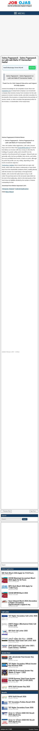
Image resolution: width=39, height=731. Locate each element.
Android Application (21, 189)
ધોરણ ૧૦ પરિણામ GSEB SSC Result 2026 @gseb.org (21, 714)
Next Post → (33, 511)
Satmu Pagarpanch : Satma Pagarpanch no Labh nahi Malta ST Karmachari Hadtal (19, 60)
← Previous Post (6, 511)
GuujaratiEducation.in (24, 147)
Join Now (32, 67)
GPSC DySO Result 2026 (17, 696)
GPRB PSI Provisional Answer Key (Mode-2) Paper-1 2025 (20, 671)
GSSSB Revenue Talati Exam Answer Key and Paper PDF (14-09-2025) (21, 679)
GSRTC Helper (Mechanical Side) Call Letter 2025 (22, 625)
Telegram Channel (8, 189)
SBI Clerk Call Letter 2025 (18, 631)
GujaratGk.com (6, 91)
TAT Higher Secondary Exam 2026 (20, 707)
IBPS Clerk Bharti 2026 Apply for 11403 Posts (20, 587)
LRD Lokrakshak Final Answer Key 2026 (21, 658)
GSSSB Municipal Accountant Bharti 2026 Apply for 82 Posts (21, 579)
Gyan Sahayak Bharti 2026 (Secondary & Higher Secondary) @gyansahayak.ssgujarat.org (22, 603)
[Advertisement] (19, 36)
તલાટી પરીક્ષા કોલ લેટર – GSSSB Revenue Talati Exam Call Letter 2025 (22, 640)
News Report (9, 192)
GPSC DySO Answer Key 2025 (19, 687)
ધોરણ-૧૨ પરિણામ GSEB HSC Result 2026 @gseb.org (21, 721)
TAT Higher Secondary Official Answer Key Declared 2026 (22, 665)
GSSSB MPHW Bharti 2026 (18, 593)
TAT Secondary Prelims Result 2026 (21, 702)
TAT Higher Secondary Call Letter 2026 (22, 616)
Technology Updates (8, 165)
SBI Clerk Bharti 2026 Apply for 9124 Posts (18, 573)
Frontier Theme (33, 729)
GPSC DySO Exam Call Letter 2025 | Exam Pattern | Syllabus (21, 647)
